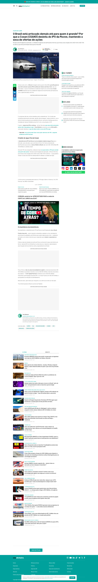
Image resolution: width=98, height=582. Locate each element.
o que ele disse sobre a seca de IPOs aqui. (40, 129)
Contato (69, 571)
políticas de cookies (49, 578)
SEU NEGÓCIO (65, 5)
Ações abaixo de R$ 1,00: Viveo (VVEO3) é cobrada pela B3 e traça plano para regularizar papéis (27, 190)
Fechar (72, 577)
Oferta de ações (30, 328)
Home (14, 562)
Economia (51, 565)
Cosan (48, 326)
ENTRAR (82, 5)
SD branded (69, 568)
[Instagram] (67, 558)
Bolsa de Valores (40, 326)
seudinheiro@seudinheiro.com (29, 316)
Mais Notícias (36, 550)
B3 (33, 326)
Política (33, 565)
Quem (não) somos (53, 571)
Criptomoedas (70, 562)
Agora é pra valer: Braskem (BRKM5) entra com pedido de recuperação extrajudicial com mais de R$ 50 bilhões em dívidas (49, 190)
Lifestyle (33, 574)
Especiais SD (34, 568)
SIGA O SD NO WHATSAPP (74, 172)
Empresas (15, 565)
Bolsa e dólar (52, 562)
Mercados (21, 328)
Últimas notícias (35, 562)
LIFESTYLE (72, 5)
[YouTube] (70, 558)
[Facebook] (84, 558)
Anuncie (15, 571)
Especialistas (16, 568)
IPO (53, 326)
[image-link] (18, 357)
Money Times (34, 571)
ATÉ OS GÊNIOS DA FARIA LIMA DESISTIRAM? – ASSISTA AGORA (57, 1)
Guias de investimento (54, 568)
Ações (28, 326)
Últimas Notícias (45, 5)
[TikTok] (76, 558)
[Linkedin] (74, 558)
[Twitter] (82, 558)
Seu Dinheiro (21, 48)
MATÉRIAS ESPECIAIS (56, 5)
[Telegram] (79, 558)
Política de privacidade (18, 574)
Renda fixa (69, 565)
